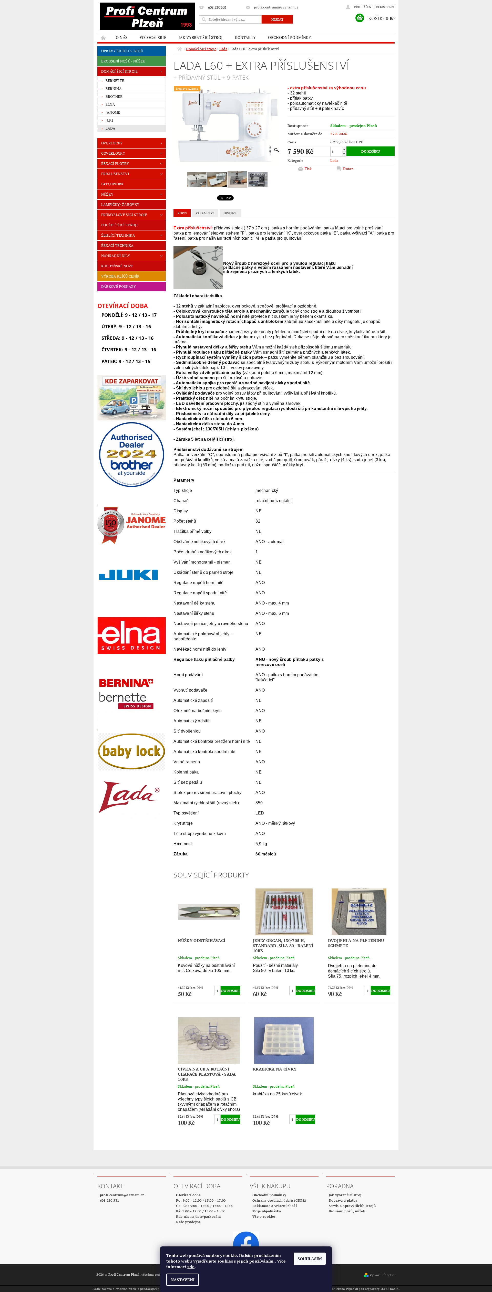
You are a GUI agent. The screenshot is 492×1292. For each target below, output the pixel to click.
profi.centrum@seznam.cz (122, 1195)
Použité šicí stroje (120, 225)
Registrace (385, 7)
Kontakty (245, 37)
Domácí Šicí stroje (119, 71)
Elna (110, 104)
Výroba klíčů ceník (120, 276)
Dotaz (348, 168)
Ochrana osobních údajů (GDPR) (279, 1200)
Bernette (115, 80)
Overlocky (112, 143)
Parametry (205, 213)
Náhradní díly (115, 255)
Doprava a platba (343, 1200)
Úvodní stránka (103, 37)
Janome (113, 112)
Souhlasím (310, 1259)
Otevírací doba (188, 1195)
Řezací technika (117, 245)
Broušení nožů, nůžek (347, 1211)
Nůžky (107, 194)
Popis (182, 213)
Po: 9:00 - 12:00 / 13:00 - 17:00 (200, 1200)
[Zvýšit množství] (344, 149)
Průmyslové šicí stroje (124, 214)
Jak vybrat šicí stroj (201, 37)
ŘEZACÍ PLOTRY (115, 163)
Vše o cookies (263, 1216)
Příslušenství (115, 173)
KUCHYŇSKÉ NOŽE (117, 265)
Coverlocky (113, 153)
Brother (114, 96)
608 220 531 (109, 1200)
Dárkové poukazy (118, 286)
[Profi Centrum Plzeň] (147, 16)
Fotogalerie (153, 37)
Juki (109, 120)
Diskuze (230, 213)
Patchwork (112, 184)
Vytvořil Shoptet (382, 1275)
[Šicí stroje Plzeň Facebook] (246, 1244)
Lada (110, 128)
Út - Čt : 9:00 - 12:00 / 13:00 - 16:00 (204, 1205)
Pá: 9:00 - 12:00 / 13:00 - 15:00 (200, 1211)
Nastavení (182, 1280)
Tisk (308, 168)
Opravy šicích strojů (122, 50)
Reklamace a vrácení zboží (274, 1205)
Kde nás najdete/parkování (198, 1216)
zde (190, 1266)
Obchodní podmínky (289, 37)
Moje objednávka (266, 1211)
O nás (122, 37)
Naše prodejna (188, 1222)
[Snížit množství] (344, 153)
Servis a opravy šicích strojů (352, 1205)
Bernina (114, 88)
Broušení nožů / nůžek (123, 61)
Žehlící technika (118, 235)
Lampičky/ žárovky (120, 204)
